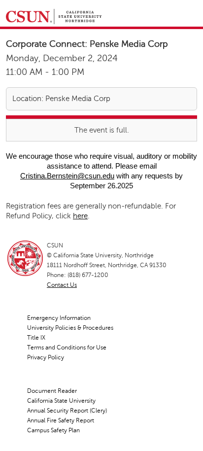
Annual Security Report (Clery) (67, 410)
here (80, 216)
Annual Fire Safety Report (60, 420)
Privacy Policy (45, 357)
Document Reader (52, 390)
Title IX (36, 337)
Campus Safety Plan (53, 430)
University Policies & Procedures (70, 327)
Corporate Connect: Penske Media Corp (87, 44)
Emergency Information (59, 317)
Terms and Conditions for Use (66, 347)
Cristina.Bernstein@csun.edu (67, 176)
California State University (61, 400)
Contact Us (62, 284)
